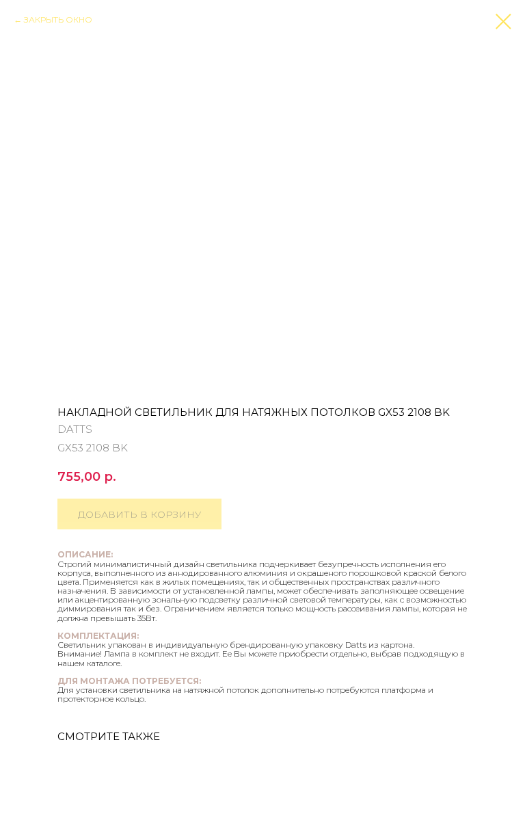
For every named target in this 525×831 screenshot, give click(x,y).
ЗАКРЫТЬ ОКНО (58, 19)
